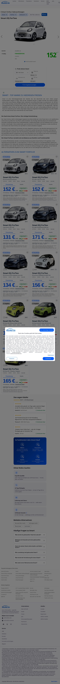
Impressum (51, 355)
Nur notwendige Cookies (46, 330)
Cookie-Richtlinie (16, 352)
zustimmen (48, 358)
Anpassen (11, 358)
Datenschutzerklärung (15, 353)
